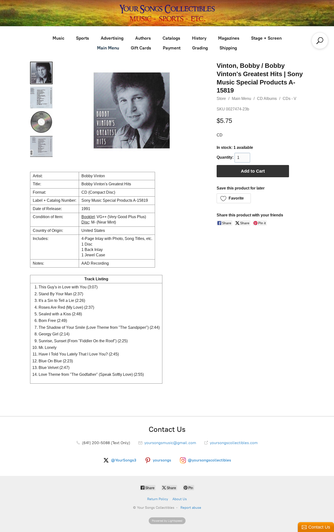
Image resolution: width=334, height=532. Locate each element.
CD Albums (267, 98)
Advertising (112, 38)
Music (58, 38)
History (199, 38)
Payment (171, 48)
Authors (143, 38)
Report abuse (190, 508)
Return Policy (157, 499)
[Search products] (319, 40)
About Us (179, 499)
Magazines (228, 38)
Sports (82, 38)
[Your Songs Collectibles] (167, 13)
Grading (200, 48)
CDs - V (289, 98)
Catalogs (171, 38)
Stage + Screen (266, 38)
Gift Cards (141, 48)
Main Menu (108, 48)
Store (221, 98)
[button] (234, 198)
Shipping (228, 48)
